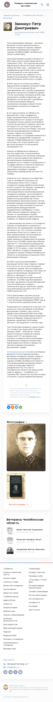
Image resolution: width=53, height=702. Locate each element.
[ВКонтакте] (8, 407)
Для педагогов (10, 624)
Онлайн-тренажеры (38, 591)
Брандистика (9, 648)
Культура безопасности (10, 619)
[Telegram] (16, 407)
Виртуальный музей (12, 628)
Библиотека (9, 611)
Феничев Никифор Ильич (28, 539)
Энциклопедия (10, 607)
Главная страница (11, 15)
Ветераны (7, 18)
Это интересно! (36, 599)
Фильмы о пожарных (13, 639)
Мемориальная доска (17, 352)
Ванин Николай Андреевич (29, 529)
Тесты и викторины (38, 595)
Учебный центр (10, 596)
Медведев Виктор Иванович (30, 549)
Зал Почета (34, 610)
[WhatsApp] (20, 407)
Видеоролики (9, 635)
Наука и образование (13, 615)
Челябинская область (33, 15)
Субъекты (8, 568)
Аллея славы (9, 578)
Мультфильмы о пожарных (11, 644)
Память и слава (10, 582)
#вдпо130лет (9, 600)
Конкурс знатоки (37, 572)
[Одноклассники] (12, 407)
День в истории (10, 593)
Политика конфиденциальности (16, 697)
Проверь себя (36, 576)
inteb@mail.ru (35, 397)
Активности (34, 602)
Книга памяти (9, 589)
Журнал (7, 632)
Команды (33, 606)
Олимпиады (34, 568)
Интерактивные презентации (36, 586)
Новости (7, 604)
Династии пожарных (13, 585)
